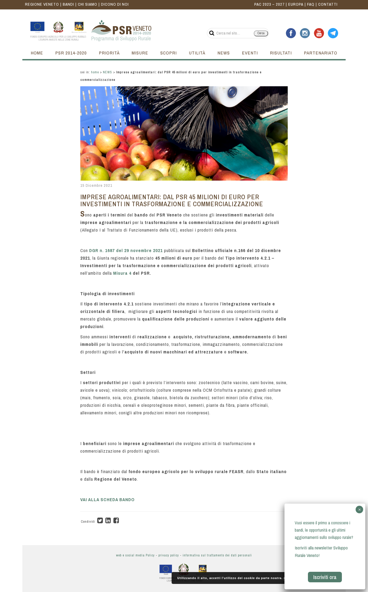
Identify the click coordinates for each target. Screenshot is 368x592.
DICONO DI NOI (115, 4)
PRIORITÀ (109, 53)
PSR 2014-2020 (71, 53)
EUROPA (295, 4)
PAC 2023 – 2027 (269, 4)
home (95, 72)
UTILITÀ (197, 53)
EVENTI (250, 53)
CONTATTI (328, 4)
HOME (37, 53)
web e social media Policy (135, 555)
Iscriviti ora (324, 577)
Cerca (261, 33)
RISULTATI (281, 53)
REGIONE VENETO (42, 4)
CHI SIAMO (87, 4)
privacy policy (168, 555)
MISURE (140, 53)
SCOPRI (168, 53)
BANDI (68, 4)
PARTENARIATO (320, 53)
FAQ (310, 4)
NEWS (223, 53)
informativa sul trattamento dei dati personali (217, 555)
